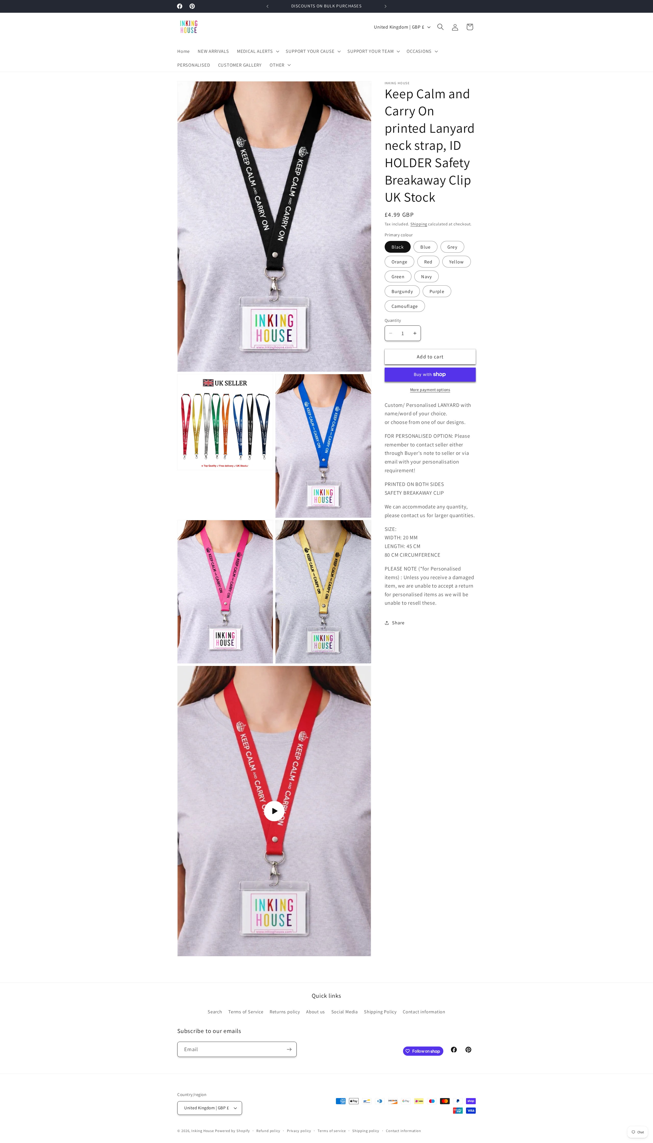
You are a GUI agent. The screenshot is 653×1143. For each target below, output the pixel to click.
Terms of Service (245, 1011)
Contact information (424, 1011)
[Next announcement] (385, 6)
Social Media (344, 1011)
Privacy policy (299, 1130)
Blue (425, 247)
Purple (437, 291)
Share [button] (398, 622)
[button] (257, 51)
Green (398, 276)
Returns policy (285, 1011)
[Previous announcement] (267, 6)
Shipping (418, 223)
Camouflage (405, 306)
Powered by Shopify (232, 1130)
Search (215, 1011)
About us (315, 1011)
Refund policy (268, 1130)
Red (428, 262)
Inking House (202, 1130)
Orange (400, 262)
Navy (426, 276)
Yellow (456, 262)
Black (398, 247)
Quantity (393, 320)
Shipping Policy (380, 1011)
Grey (452, 247)
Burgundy (402, 291)
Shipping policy (365, 1130)
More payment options (430, 389)
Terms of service (332, 1130)
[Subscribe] (289, 1049)
